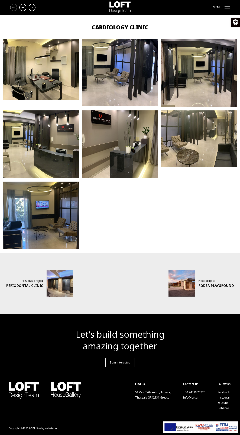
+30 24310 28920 (194, 392)
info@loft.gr (191, 397)
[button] (235, 22)
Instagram (224, 397)
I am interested (120, 362)
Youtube (223, 403)
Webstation (51, 428)
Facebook (224, 392)
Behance (223, 408)
